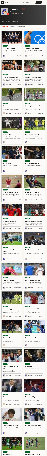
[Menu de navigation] (43, 2)
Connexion (33, 2)
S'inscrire (39, 2)
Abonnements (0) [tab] (21, 26)
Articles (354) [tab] (5, 26)
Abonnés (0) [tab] (12, 26)
